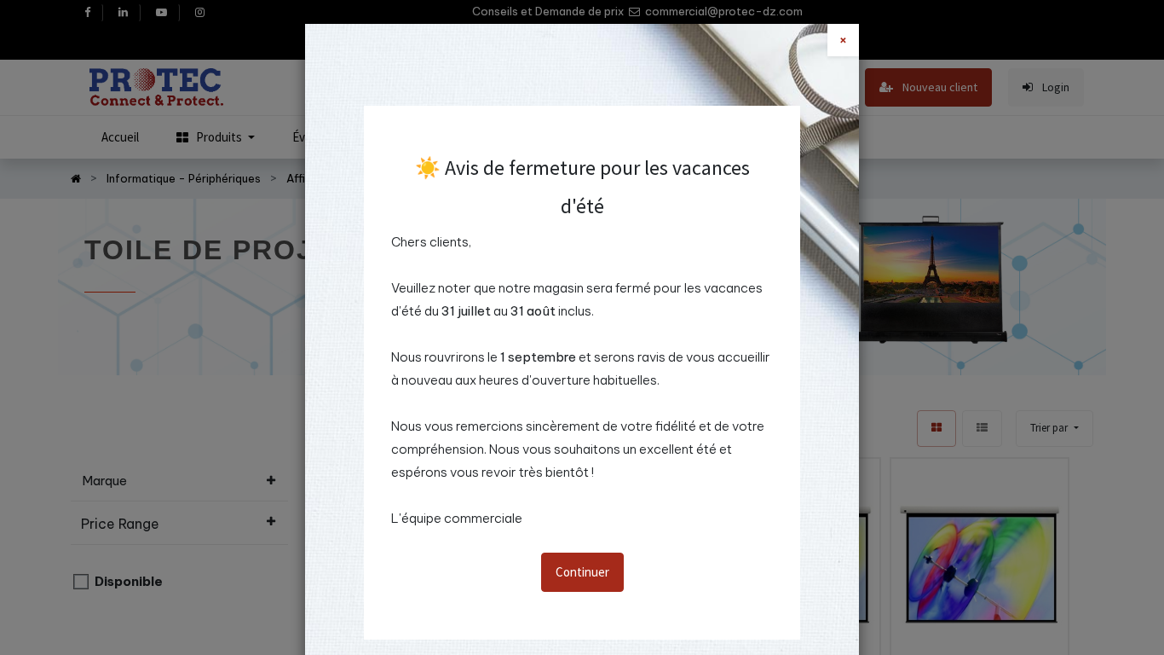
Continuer (582, 572)
